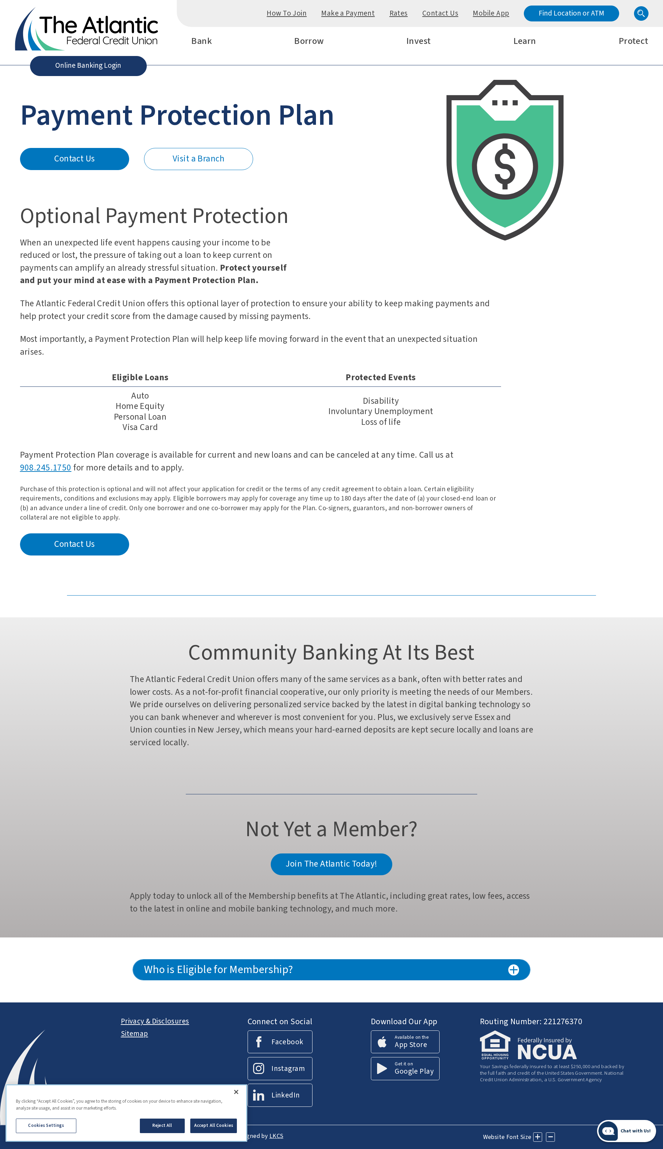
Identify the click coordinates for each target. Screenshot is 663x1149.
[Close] (236, 1092)
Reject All (162, 1125)
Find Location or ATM (571, 13)
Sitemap (134, 1033)
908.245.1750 (45, 467)
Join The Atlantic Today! (331, 864)
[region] (126, 1113)
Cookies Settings (46, 1125)
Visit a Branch (198, 158)
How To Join (287, 13)
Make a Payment (348, 13)
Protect (633, 42)
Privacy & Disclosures (155, 1021)
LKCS (276, 1136)
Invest (418, 42)
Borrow (309, 42)
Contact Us (440, 13)
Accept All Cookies (213, 1125)
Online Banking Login (88, 65)
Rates (399, 13)
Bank (201, 42)
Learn (524, 42)
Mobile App (491, 13)
